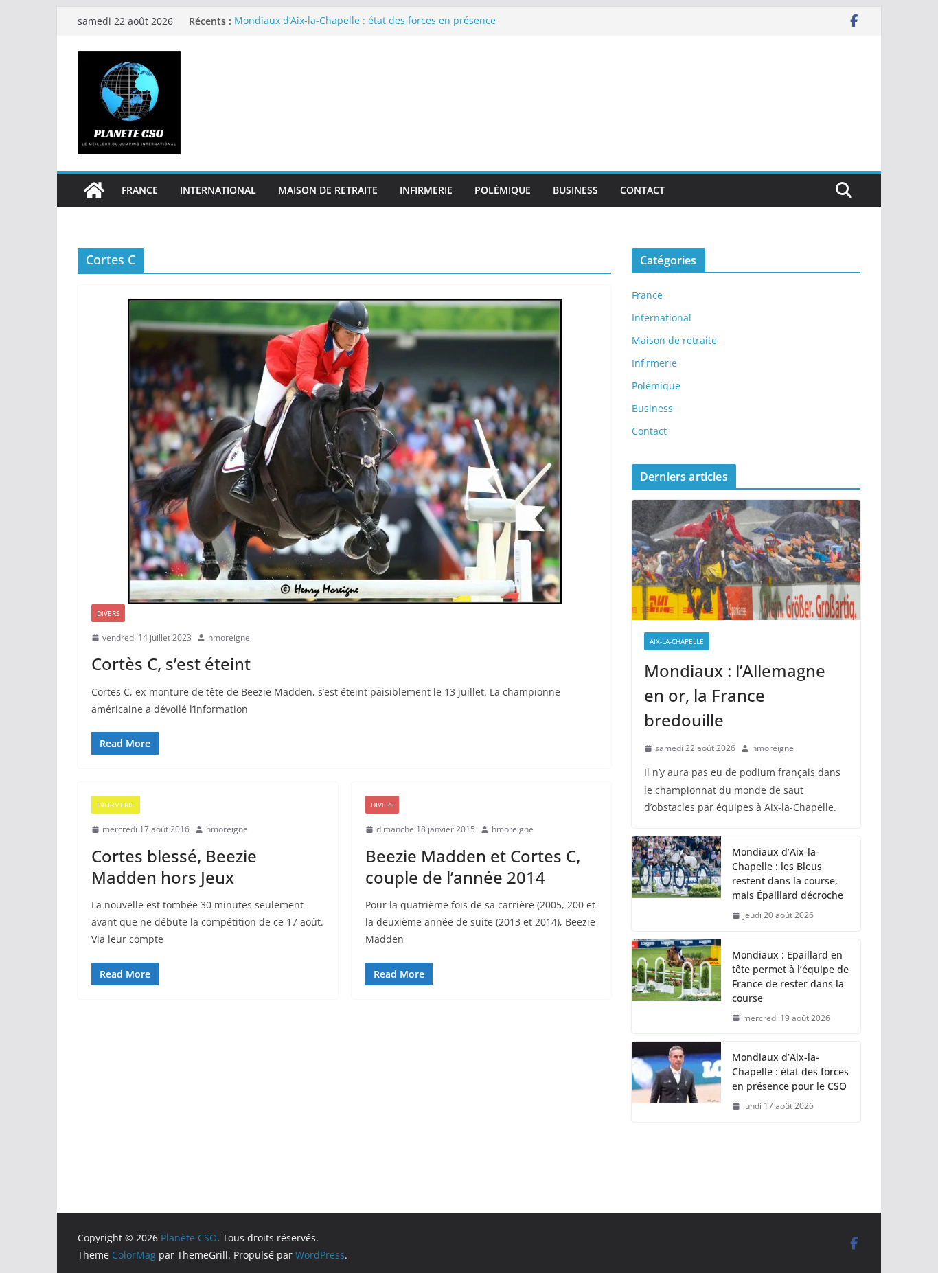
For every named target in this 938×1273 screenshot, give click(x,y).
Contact (642, 189)
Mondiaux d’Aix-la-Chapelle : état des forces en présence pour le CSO (790, 1071)
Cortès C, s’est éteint (171, 663)
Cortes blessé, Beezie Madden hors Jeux (174, 866)
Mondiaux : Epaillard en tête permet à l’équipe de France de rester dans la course (790, 976)
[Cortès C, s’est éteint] (344, 451)
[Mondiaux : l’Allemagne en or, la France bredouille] (746, 560)
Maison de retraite (328, 189)
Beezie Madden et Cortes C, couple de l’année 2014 (472, 866)
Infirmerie (426, 189)
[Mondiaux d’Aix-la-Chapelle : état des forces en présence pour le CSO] (676, 1082)
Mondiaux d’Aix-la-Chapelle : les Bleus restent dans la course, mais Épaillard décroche (787, 873)
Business (575, 189)
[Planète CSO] (94, 190)
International (218, 189)
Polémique (502, 189)
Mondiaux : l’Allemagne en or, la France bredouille (734, 695)
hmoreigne (229, 637)
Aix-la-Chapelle (677, 641)
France (140, 189)
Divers (108, 613)
